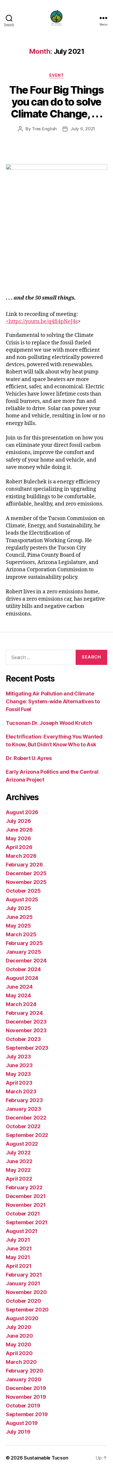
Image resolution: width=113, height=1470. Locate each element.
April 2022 (19, 1179)
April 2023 (19, 1083)
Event (56, 75)
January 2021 (23, 1283)
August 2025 (22, 899)
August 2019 (22, 1423)
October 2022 (23, 1126)
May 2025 (18, 926)
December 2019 (26, 1388)
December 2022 (26, 1118)
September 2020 (27, 1310)
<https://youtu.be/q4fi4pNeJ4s (42, 321)
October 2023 (23, 1039)
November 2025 (26, 882)
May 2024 (18, 995)
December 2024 (26, 961)
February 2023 (24, 1100)
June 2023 (19, 1065)
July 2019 (18, 1432)
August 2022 (22, 1144)
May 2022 (18, 1170)
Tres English (44, 128)
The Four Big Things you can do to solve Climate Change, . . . (56, 101)
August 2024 (22, 978)
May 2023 (18, 1074)
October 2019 (23, 1406)
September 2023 (27, 1048)
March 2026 (21, 856)
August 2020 (22, 1318)
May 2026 (18, 838)
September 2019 (27, 1414)
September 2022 (27, 1135)
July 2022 (18, 1152)
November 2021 (26, 1205)
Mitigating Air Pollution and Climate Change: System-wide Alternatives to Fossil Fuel (53, 701)
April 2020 (19, 1353)
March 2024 (21, 1004)
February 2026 (24, 865)
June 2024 (19, 987)
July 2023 (18, 1056)
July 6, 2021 (82, 128)
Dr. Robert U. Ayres (29, 758)
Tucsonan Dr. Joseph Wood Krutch (49, 723)
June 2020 (19, 1336)
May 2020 (18, 1344)
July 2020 (18, 1327)
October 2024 (23, 969)
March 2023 (21, 1091)
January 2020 (23, 1379)
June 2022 (19, 1161)
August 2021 (21, 1231)
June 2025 (19, 917)
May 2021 (18, 1257)
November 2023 (26, 1030)
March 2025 (21, 934)
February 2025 (24, 943)
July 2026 (18, 821)
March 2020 (21, 1362)
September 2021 (27, 1222)
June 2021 (19, 1248)
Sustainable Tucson (46, 1458)
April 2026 (19, 847)
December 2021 (26, 1196)
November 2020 (26, 1292)
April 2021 (18, 1266)
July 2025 (18, 908)
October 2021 (23, 1214)
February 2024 (24, 1013)
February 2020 (24, 1371)
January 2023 (23, 1109)
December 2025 (26, 873)
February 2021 (24, 1275)
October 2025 (23, 891)
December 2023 (26, 1022)
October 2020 (23, 1301)
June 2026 (19, 830)
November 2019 (26, 1397)
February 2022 (24, 1187)
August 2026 (22, 812)
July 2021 (18, 1240)
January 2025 (23, 952)
